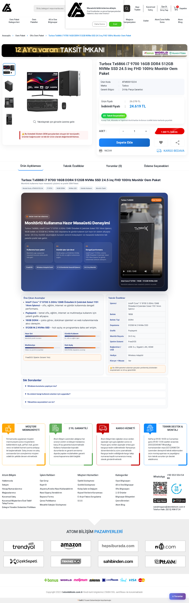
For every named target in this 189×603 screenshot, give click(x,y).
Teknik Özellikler (73, 166)
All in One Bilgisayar (52, 20)
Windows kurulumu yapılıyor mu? (42, 386)
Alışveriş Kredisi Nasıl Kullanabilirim (56, 489)
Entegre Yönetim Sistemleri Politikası (19, 507)
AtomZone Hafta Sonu (162, 20)
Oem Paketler (34, 20)
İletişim (5, 485)
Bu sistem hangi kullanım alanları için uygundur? (48, 394)
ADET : (102, 131)
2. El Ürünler (121, 493)
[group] (53, 90)
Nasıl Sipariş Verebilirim (51, 493)
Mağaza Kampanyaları (129, 20)
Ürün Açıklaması (30, 166)
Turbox (125, 85)
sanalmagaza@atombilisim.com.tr (169, 507)
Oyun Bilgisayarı (123, 481)
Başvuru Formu (47, 497)
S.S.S (80, 501)
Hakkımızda (7, 481)
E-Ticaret (86, 600)
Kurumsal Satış (150, 8)
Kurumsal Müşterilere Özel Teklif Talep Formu (17, 502)
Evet (115, 24)
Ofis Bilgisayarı (123, 489)
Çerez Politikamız (48, 501)
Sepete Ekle (124, 142)
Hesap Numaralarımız (12, 489)
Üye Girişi (44, 481)
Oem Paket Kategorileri (14, 20)
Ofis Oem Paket (37, 36)
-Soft (80, 600)
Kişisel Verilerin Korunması (90, 493)
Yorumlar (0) (114, 166)
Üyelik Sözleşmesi (86, 481)
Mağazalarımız (9, 493)
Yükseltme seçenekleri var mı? (41, 402)
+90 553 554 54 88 (175, 477)
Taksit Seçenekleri (116, 116)
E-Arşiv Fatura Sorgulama (89, 497)
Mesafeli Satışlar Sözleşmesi (53, 505)
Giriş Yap (164, 10)
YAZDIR (108, 150)
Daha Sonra (99, 24)
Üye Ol (164, 7)
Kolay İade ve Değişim (87, 489)
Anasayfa (6, 36)
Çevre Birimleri (122, 501)
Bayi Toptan (137, 8)
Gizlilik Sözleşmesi (86, 485)
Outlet (145, 21)
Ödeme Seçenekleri (156, 166)
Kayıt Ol (43, 485)
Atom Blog (180, 20)
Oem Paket (20, 36)
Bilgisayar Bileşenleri (125, 497)
